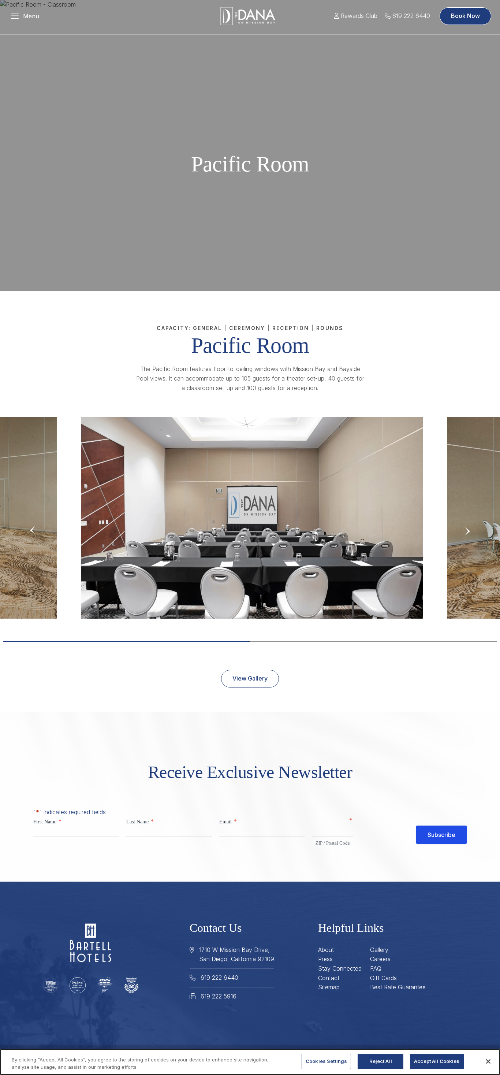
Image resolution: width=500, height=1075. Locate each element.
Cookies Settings (326, 1061)
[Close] (488, 1061)
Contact (328, 978)
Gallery (379, 949)
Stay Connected (340, 968)
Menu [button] (31, 16)
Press (325, 959)
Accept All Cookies (436, 1061)
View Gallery (250, 678)
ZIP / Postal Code (333, 843)
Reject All (380, 1061)
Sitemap (329, 987)
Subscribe (441, 834)
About (326, 949)
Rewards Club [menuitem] (358, 15)
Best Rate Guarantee (398, 987)
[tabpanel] (252, 517)
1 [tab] (126, 641)
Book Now (465, 15)
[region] (250, 1062)
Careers (380, 959)
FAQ (375, 968)
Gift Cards (383, 978)
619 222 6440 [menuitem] (410, 15)
